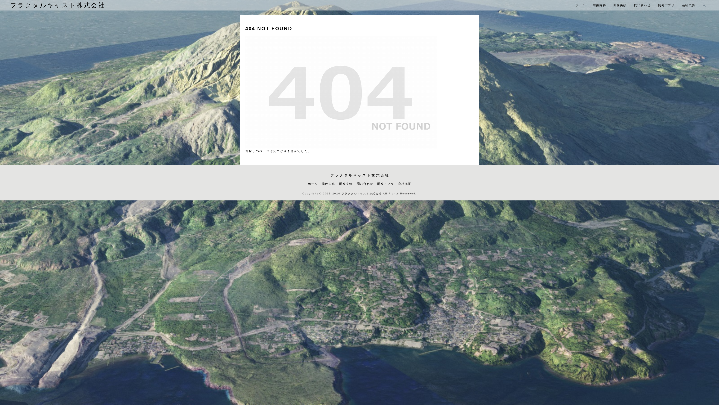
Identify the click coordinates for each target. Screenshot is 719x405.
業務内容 (328, 184)
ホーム (313, 184)
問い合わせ (365, 184)
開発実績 (345, 184)
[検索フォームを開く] (704, 5)
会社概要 (404, 184)
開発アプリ (385, 184)
